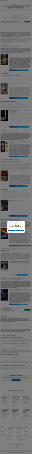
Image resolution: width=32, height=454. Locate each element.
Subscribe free (16, 230)
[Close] (23, 222)
